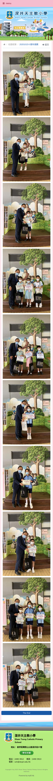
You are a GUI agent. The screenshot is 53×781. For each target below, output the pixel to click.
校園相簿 (12, 44)
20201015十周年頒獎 (28, 44)
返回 (46, 44)
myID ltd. (31, 776)
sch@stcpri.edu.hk (22, 762)
